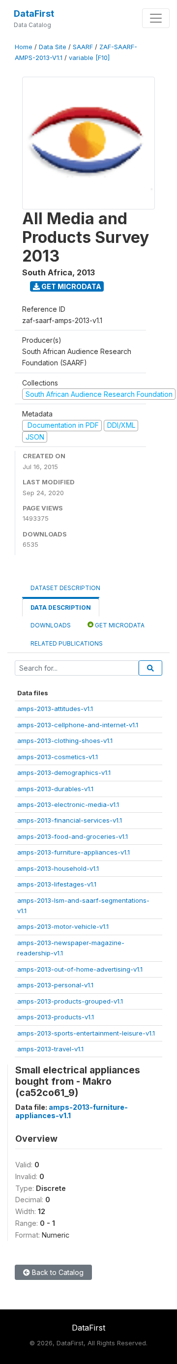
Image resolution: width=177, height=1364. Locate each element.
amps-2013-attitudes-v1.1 (55, 708)
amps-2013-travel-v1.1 (50, 1049)
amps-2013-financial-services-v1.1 (69, 820)
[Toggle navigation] (156, 18)
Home (23, 47)
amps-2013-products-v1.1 (55, 1017)
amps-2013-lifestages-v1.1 (56, 884)
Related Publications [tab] (66, 643)
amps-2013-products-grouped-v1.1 (70, 1001)
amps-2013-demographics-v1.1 (64, 772)
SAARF (83, 47)
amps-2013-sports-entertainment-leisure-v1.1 (86, 1033)
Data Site (52, 47)
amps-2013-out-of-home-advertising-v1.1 (80, 969)
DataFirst (34, 13)
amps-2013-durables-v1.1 (55, 789)
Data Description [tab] (60, 607)
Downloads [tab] (50, 625)
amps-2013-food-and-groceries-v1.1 (72, 836)
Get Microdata (70, 286)
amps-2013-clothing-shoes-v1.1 (65, 740)
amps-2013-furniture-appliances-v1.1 (73, 852)
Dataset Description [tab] (65, 588)
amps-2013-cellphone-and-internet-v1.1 (77, 725)
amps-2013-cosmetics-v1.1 (57, 757)
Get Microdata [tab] (119, 625)
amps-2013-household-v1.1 (58, 868)
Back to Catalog (57, 1272)
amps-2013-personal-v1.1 (55, 985)
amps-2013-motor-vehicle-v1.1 (63, 926)
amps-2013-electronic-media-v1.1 (68, 804)
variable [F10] (89, 57)
